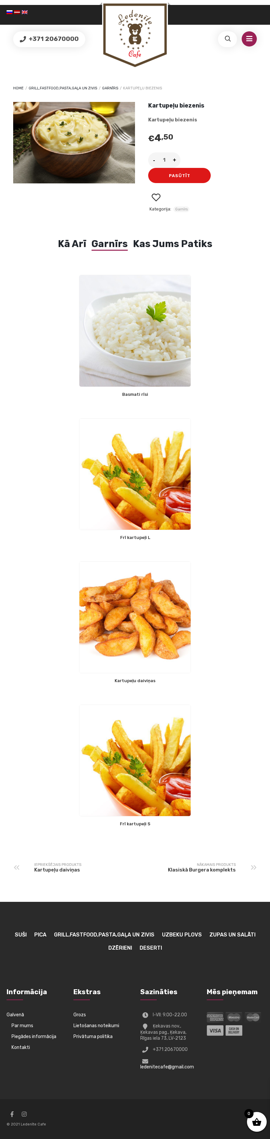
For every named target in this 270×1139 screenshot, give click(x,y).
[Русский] (10, 12)
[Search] (227, 39)
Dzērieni (120, 948)
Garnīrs (110, 88)
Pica (40, 935)
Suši (21, 935)
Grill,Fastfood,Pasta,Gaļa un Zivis (63, 88)
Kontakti (21, 1047)
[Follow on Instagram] (24, 1114)
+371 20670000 (53, 39)
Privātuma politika (93, 1036)
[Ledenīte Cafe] (135, 35)
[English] (25, 12)
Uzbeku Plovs (182, 935)
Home (18, 88)
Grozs (79, 1015)
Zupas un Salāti (232, 935)
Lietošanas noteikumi (96, 1025)
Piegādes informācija (34, 1036)
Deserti (151, 948)
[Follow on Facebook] (12, 1114)
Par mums (22, 1025)
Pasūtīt (179, 175)
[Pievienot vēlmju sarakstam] (156, 197)
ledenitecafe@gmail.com (167, 1067)
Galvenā (15, 1015)
